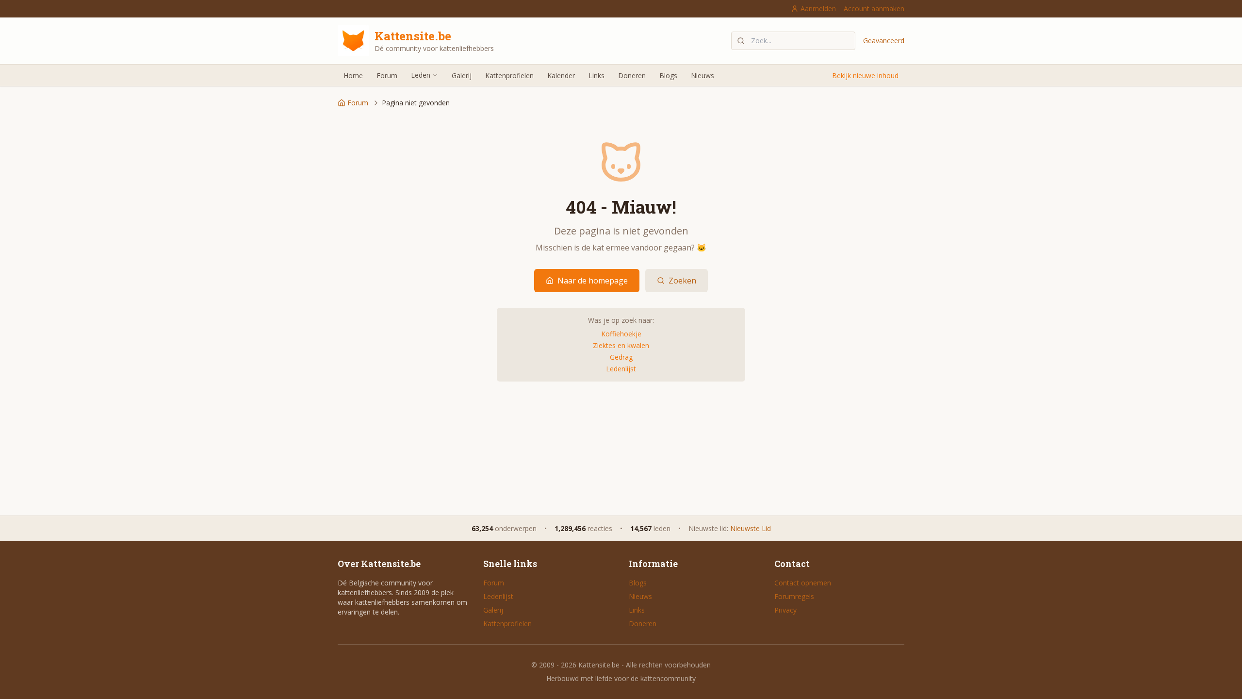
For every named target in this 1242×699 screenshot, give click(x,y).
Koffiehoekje (621, 333)
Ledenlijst (621, 368)
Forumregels (794, 596)
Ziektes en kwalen (621, 345)
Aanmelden (818, 8)
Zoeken (682, 280)
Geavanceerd (883, 40)
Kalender (561, 75)
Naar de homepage (592, 280)
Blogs (668, 75)
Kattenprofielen (509, 75)
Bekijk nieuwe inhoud (865, 75)
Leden (420, 75)
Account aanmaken (874, 8)
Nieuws (702, 75)
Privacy (785, 610)
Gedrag (621, 357)
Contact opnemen (802, 582)
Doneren (632, 75)
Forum (386, 75)
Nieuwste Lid (750, 528)
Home (353, 75)
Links (596, 75)
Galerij (462, 75)
